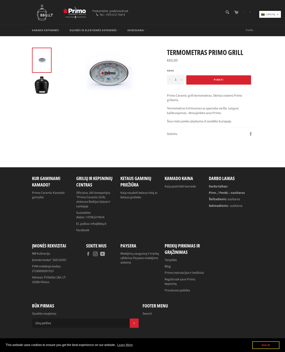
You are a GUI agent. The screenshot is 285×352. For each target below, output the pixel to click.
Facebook (82, 230)
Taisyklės (171, 260)
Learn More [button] (125, 345)
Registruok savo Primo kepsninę (180, 281)
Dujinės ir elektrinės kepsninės (93, 30)
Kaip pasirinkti (175, 186)
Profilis (249, 30)
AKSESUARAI (136, 30)
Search (147, 313)
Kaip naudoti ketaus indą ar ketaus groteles (139, 195)
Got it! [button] (266, 345)
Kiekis (170, 70)
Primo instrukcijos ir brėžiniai (184, 272)
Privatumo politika (177, 290)
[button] (270, 14)
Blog (168, 266)
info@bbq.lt (98, 224)
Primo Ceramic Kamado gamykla (48, 195)
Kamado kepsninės (46, 30)
